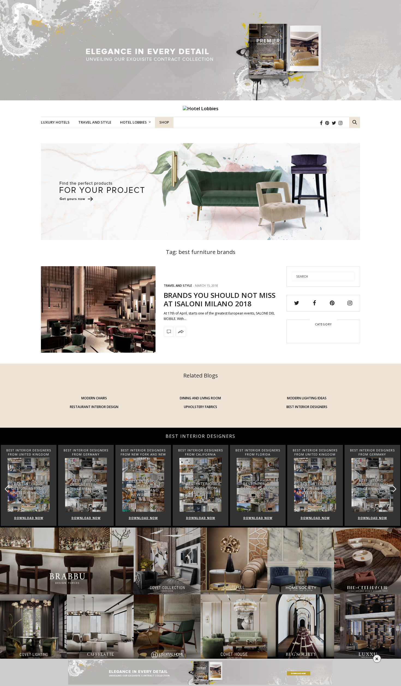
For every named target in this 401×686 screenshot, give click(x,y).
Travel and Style (94, 122)
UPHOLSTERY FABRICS (200, 407)
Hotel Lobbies (133, 122)
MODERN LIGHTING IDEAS (307, 398)
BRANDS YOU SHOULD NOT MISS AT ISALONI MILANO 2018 (220, 299)
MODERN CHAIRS (94, 398)
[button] (394, 489)
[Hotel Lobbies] (201, 108)
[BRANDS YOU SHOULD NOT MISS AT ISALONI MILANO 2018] (98, 309)
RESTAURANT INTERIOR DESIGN (94, 407)
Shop (164, 122)
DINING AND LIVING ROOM (200, 398)
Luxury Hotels (55, 122)
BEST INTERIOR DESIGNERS (306, 407)
